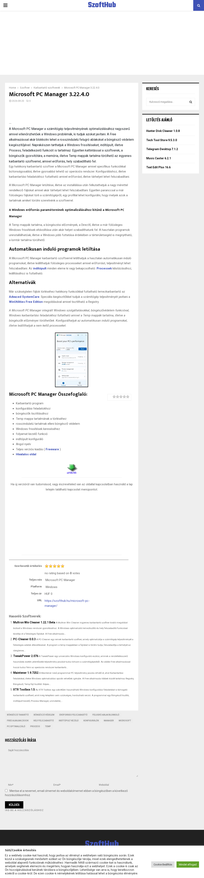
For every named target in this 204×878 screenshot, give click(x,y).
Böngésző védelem (44, 715)
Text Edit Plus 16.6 (158, 167)
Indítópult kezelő (68, 721)
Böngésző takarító (18, 715)
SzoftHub (102, 5)
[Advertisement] (102, 43)
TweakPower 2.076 (25, 656)
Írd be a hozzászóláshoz (24, 810)
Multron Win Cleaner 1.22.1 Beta (34, 622)
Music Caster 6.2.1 (158, 158)
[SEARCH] (190, 102)
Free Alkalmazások (17, 721)
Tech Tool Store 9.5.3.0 (161, 140)
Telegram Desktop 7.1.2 (162, 149)
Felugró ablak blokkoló (105, 715)
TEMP (48, 726)
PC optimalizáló (16, 726)
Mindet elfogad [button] (188, 864)
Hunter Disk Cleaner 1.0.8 (163, 131)
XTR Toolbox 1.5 (24, 689)
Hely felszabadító (43, 721)
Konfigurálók (91, 721)
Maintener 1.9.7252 (25, 672)
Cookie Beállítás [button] (163, 864)
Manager (109, 721)
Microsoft (125, 721)
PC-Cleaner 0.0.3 (24, 639)
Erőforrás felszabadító (73, 715)
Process (35, 726)
